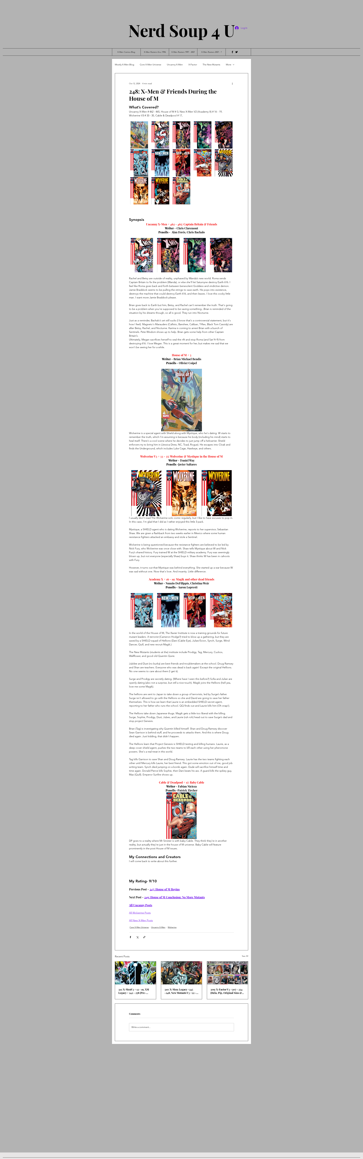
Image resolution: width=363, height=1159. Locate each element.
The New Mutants (211, 64)
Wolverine (172, 927)
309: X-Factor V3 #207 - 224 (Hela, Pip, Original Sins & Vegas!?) (226, 991)
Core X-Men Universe (150, 64)
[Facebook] (232, 52)
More (228, 64)
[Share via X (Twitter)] (137, 937)
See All (245, 956)
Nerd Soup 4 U (181, 30)
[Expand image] (139, 135)
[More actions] (232, 83)
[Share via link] (144, 937)
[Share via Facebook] (130, 937)
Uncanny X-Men (175, 64)
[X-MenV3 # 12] (135, 972)
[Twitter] (236, 52)
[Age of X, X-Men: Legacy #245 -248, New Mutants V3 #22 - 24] (181, 972)
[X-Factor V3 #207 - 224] (227, 972)
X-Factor (192, 64)
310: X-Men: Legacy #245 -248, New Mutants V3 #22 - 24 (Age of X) (180, 991)
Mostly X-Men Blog (124, 64)
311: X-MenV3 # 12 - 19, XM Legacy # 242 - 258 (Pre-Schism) (133, 991)
